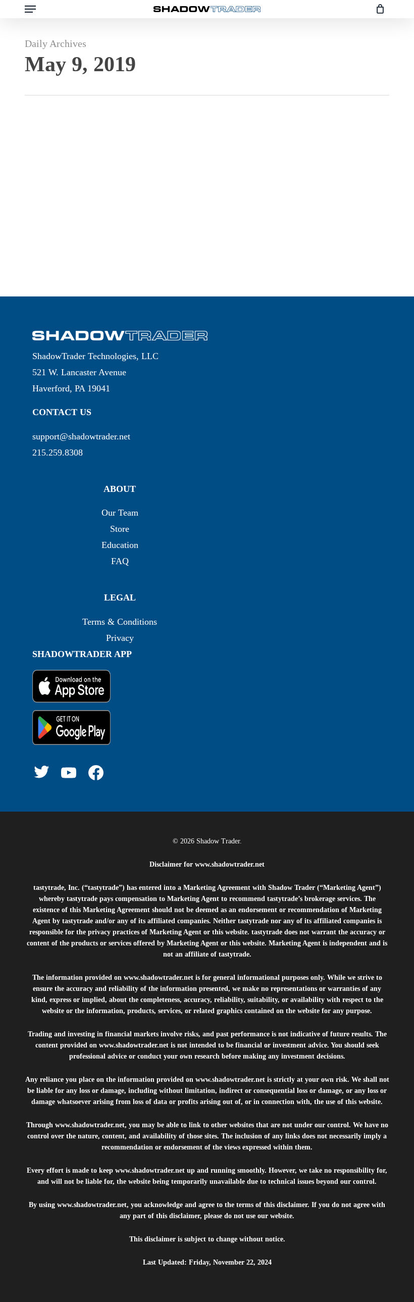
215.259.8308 (57, 452)
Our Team (119, 513)
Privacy (120, 638)
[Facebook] (96, 773)
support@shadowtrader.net (81, 436)
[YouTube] (69, 773)
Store (119, 529)
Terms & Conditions (119, 622)
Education (119, 545)
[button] (30, 9)
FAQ (120, 561)
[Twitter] (41, 772)
